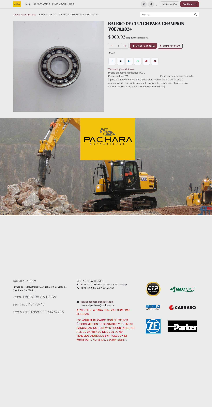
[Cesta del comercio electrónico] (144, 4)
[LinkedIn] (129, 61)
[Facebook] (112, 61)
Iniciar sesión (169, 4)
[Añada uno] (125, 46)
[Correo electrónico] (154, 61)
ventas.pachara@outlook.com (97, 301)
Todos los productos (24, 14)
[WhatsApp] (137, 61)
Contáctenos (190, 4)
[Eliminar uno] (111, 46)
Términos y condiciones (121, 69)
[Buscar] (195, 14)
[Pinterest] (146, 61)
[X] (120, 61)
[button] (151, 4)
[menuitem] (28, 4)
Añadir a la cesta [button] (145, 45)
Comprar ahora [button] (171, 45)
